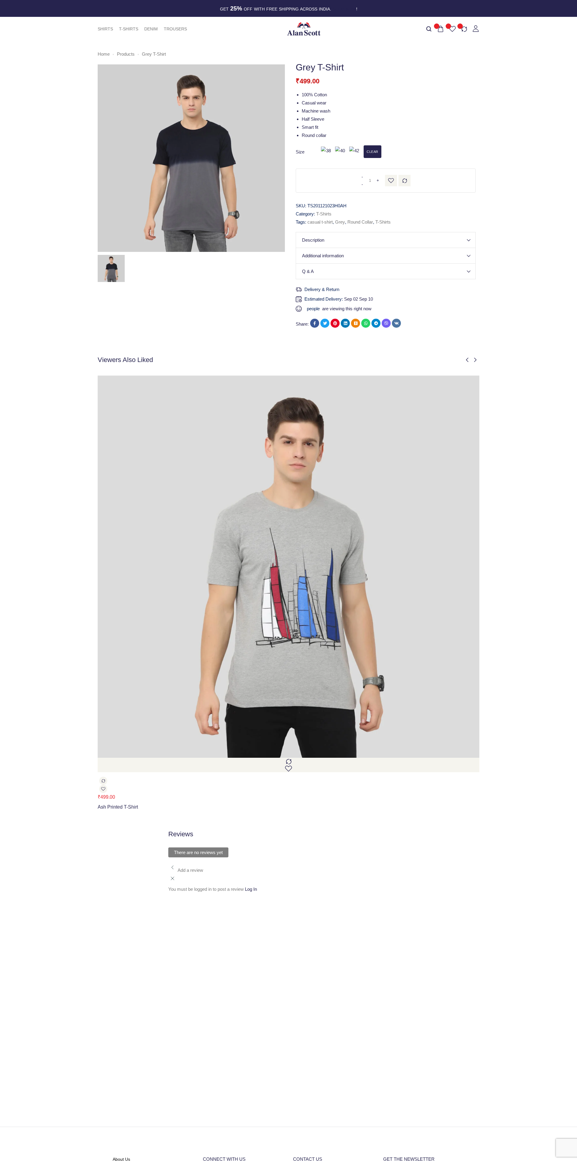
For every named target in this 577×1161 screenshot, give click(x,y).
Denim (151, 29)
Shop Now (344, 9)
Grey (340, 221)
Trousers (175, 29)
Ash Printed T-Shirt (118, 807)
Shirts (105, 29)
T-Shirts (128, 29)
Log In (251, 889)
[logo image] (303, 28)
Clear (372, 151)
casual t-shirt (320, 221)
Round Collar (360, 221)
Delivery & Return (321, 289)
